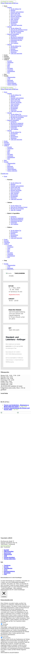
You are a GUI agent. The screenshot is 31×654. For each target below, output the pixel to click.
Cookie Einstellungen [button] (6, 588)
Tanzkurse (7, 565)
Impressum (7, 553)
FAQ (5, 574)
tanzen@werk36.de (6, 545)
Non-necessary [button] (4, 636)
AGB (5, 556)
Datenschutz (8, 554)
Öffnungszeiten (9, 551)
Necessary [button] (3, 622)
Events (6, 567)
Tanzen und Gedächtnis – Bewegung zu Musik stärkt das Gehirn (16, 405)
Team (5, 570)
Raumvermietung (9, 571)
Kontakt (6, 550)
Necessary (5, 624)
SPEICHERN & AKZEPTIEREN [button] (10, 652)
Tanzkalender (8, 568)
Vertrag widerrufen (10, 559)
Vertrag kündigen (9, 557)
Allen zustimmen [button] (17, 588)
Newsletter (7, 573)
